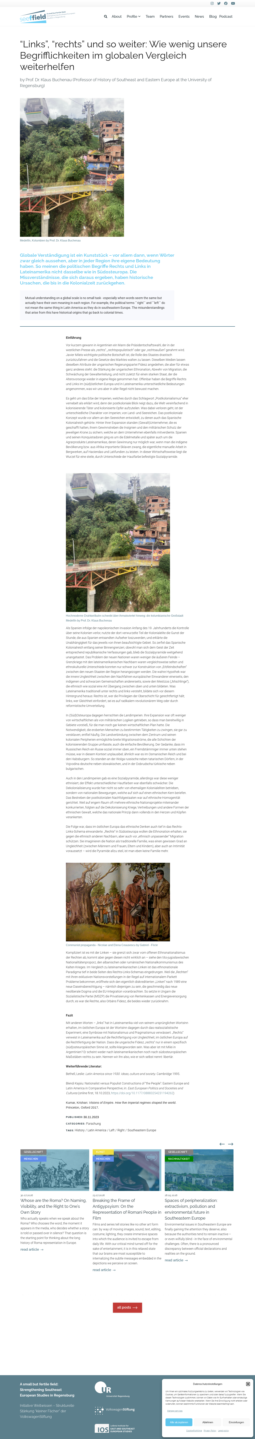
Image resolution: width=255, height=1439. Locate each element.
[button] (248, 1384)
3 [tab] (33, 1295)
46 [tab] (88, 1300)
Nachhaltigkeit (179, 1158)
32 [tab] (184, 1295)
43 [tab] (72, 1300)
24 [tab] (142, 1295)
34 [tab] (194, 1295)
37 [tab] (210, 1295)
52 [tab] (119, 1300)
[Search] (105, 16)
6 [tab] (49, 1295)
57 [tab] (145, 1300)
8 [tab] (59, 1295)
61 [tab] (166, 1300)
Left (111, 1130)
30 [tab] (174, 1295)
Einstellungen (236, 1422)
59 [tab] (155, 1300)
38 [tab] (215, 1295)
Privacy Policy (210, 1430)
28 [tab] (163, 1295)
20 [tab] (122, 1295)
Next (230, 1143)
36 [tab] (205, 1295)
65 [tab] (187, 1300)
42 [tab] (67, 1300)
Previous (221, 1143)
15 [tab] (95, 1295)
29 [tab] (168, 1295)
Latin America (97, 1130)
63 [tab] (176, 1300)
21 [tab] (127, 1295)
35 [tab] (200, 1295)
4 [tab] (38, 1295)
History (80, 1130)
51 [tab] (114, 1300)
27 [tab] (158, 1295)
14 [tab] (90, 1295)
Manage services (174, 1411)
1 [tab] (23, 1295)
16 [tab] (101, 1295)
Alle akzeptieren (179, 1422)
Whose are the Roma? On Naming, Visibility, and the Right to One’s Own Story (53, 1206)
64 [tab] (181, 1300)
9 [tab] (64, 1295)
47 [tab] (93, 1300)
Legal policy (223, 1430)
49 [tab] (103, 1300)
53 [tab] (124, 1300)
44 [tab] (77, 1300)
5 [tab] (43, 1295)
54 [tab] (129, 1300)
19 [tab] (116, 1295)
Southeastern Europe (142, 1130)
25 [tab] (148, 1295)
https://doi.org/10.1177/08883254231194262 (142, 1093)
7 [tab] (54, 1295)
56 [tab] (140, 1300)
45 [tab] (82, 1300)
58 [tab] (150, 1300)
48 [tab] (98, 1300)
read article (29, 1249)
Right (121, 1130)
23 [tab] (137, 1295)
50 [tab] (108, 1300)
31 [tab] (179, 1295)
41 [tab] (231, 1295)
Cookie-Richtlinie (194, 1430)
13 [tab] (85, 1295)
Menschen (31, 1158)
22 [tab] (132, 1295)
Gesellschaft (33, 1152)
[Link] (47, 16)
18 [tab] (111, 1295)
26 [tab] (153, 1295)
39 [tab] (220, 1295)
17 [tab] (106, 1295)
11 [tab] (75, 1295)
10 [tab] (69, 1295)
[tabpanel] (54, 1222)
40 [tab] (226, 1295)
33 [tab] (189, 1295)
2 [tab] (28, 1295)
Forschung (93, 1123)
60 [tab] (161, 1300)
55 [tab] (135, 1300)
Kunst (100, 1152)
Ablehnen (207, 1422)
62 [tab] (171, 1300)
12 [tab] (80, 1295)
